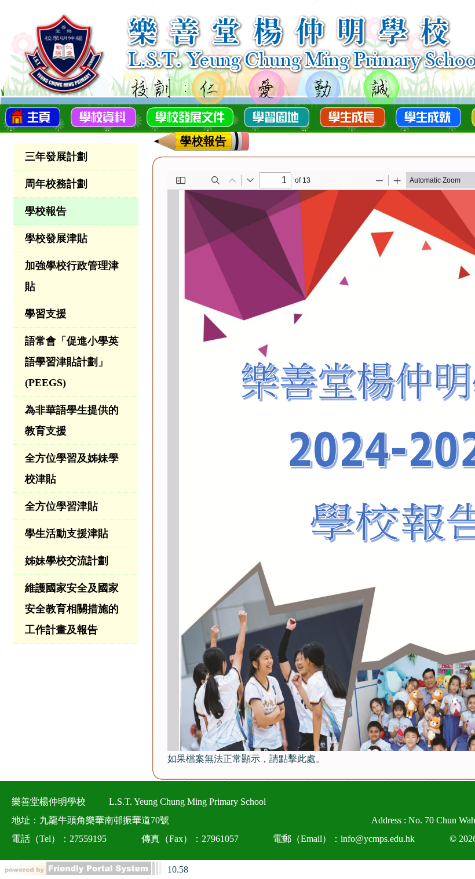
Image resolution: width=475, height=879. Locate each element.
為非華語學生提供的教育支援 (72, 420)
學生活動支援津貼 (66, 533)
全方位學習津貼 (61, 506)
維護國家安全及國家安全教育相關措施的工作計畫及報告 (72, 608)
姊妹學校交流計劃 (66, 560)
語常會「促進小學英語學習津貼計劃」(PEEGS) (72, 361)
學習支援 (46, 313)
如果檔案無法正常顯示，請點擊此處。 (246, 759)
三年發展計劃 (56, 156)
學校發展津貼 (56, 238)
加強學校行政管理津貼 (72, 276)
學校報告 (46, 211)
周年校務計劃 (56, 184)
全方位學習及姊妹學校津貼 (72, 468)
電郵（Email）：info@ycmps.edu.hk (344, 839)
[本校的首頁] (32, 116)
